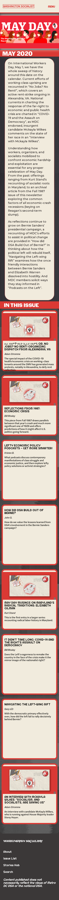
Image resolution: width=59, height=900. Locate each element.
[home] (23, 6)
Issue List (10, 858)
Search (8, 872)
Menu (51, 6)
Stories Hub (11, 865)
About (7, 852)
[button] (51, 6)
